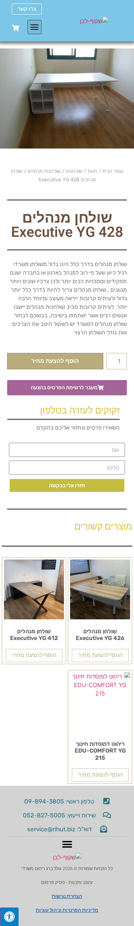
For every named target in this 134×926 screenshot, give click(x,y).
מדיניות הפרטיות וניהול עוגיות (67, 910)
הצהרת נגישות (67, 896)
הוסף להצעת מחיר (55, 361)
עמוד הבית (112, 171)
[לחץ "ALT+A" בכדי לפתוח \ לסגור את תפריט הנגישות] (9, 916)
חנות (92, 171)
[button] (35, 27)
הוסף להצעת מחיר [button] (100, 655)
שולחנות (74, 171)
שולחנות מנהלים (44, 171)
